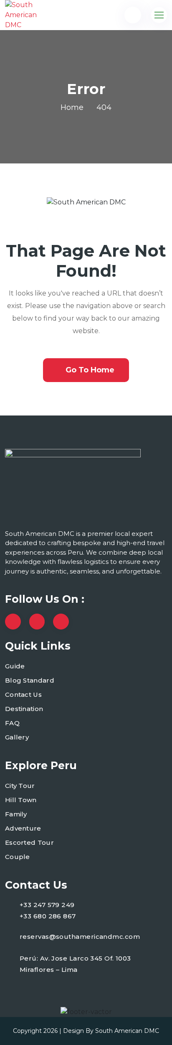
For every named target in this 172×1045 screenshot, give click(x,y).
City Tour (20, 786)
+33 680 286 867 (48, 916)
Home (72, 107)
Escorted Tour (29, 842)
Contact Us (23, 694)
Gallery (17, 737)
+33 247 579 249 (47, 905)
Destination (24, 709)
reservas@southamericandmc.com (80, 936)
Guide (15, 666)
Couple (17, 857)
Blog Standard (29, 680)
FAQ (12, 723)
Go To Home (90, 370)
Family (16, 814)
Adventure (23, 828)
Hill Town (21, 800)
